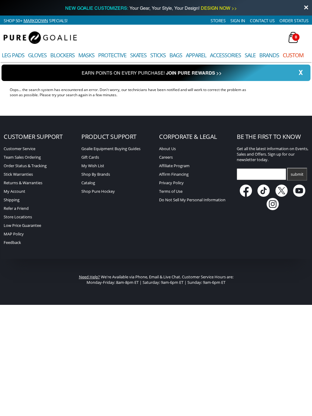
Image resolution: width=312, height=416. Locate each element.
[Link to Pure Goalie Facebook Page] (246, 195)
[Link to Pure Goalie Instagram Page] (272, 208)
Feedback (12, 242)
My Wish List (92, 165)
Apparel (196, 55)
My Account (14, 191)
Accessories (225, 55)
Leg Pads (13, 55)
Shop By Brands (95, 174)
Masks (86, 55)
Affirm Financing (174, 174)
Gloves (37, 55)
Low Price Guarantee (22, 225)
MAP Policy (14, 234)
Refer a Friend (16, 208)
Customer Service (19, 148)
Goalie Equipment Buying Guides (110, 148)
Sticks (158, 55)
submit (297, 174)
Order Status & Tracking (25, 165)
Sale (250, 55)
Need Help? (89, 277)
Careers (166, 157)
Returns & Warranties (23, 182)
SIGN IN (237, 20)
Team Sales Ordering (22, 157)
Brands (269, 55)
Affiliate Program (174, 165)
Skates (138, 55)
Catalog (88, 182)
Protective (112, 55)
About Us (167, 148)
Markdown (35, 20)
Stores (218, 20)
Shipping (12, 200)
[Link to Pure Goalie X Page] (282, 195)
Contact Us (262, 20)
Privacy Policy (171, 182)
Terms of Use (171, 191)
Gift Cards (90, 157)
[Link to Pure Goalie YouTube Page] (299, 195)
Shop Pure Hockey (98, 191)
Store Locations (18, 217)
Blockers (62, 55)
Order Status (293, 20)
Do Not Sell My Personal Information (192, 200)
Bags (175, 55)
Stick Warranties (18, 174)
